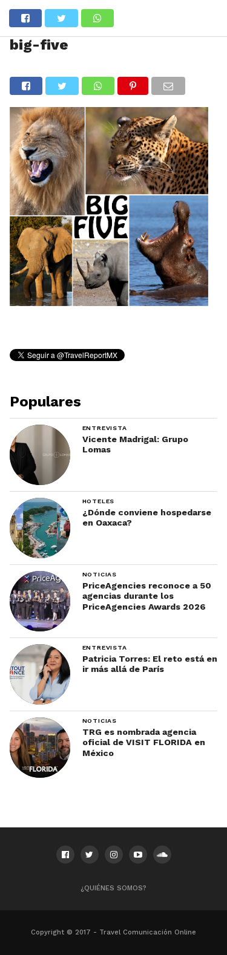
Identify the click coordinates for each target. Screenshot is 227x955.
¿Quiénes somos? (113, 888)
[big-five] (109, 302)
